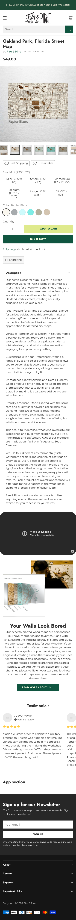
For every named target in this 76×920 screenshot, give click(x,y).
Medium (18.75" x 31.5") (14, 193)
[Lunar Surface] (14, 212)
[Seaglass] (22, 212)
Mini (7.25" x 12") (14, 180)
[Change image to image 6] (63, 150)
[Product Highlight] (38, 533)
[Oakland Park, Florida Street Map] (38, 104)
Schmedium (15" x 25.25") (62, 180)
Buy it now (38, 239)
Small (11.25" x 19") (38, 180)
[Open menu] (4, 17)
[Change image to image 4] (39, 150)
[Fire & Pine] (38, 18)
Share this (15, 259)
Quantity (8, 221)
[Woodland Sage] (38, 212)
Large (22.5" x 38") (38, 193)
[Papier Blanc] (6, 212)
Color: (15, 205)
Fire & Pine (14, 51)
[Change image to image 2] (15, 150)
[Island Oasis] (30, 212)
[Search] (69, 29)
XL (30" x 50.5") (62, 193)
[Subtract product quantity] (6, 229)
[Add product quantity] (19, 229)
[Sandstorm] (46, 212)
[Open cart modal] (70, 17)
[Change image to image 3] (27, 150)
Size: (16, 172)
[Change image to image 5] (51, 150)
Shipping (9, 249)
